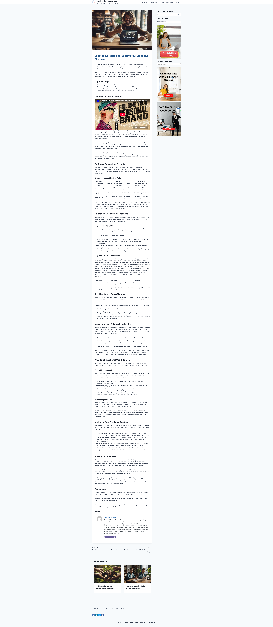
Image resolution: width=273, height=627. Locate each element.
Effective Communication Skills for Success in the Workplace (138, 550)
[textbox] (169, 64)
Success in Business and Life (102, 53)
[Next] (148, 578)
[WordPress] (96, 615)
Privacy (106, 608)
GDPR (100, 608)
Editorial (116, 608)
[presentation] (107, 574)
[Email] (115, 537)
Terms (111, 608)
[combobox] (169, 64)
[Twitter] (99, 615)
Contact (177, 2)
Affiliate (123, 608)
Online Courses (152, 2)
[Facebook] (102, 615)
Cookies (95, 608)
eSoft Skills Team (110, 517)
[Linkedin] (93, 615)
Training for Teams (163, 2)
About (172, 2)
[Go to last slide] (96, 578)
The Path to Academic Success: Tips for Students (106, 549)
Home (141, 2)
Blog (145, 2)
